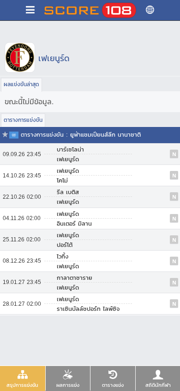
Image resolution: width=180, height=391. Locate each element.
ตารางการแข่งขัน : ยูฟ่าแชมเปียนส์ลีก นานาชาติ (81, 134)
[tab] (22, 378)
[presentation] (22, 378)
